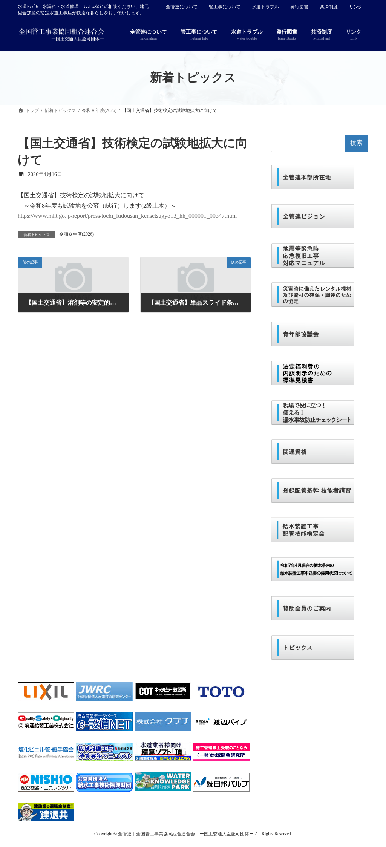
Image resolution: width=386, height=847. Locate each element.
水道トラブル (265, 6)
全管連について (182, 6)
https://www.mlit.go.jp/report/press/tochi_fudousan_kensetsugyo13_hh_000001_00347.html (127, 216)
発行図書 (299, 6)
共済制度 (329, 6)
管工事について (224, 6)
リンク (356, 6)
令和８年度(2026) (76, 234)
